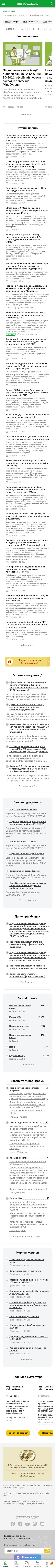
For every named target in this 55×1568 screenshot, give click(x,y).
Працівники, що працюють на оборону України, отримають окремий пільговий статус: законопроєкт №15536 (26, 489)
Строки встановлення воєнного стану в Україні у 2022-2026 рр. (28, 1281)
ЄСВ (25, 21)
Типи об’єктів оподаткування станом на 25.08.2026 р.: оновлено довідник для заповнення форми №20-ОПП (26, 341)
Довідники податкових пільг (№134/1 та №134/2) (28, 1337)
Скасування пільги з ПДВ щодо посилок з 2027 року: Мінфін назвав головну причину (27, 437)
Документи (37, 1566)
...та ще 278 (18, 1152)
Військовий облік (18, 1158)
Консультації (26, 1566)
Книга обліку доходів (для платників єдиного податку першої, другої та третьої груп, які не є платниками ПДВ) (28, 1096)
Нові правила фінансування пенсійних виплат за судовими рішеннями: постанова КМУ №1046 (25, 569)
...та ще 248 (18, 1117)
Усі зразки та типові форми (27, 1236)
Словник (10, 29)
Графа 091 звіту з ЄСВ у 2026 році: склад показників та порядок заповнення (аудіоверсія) (26, 707)
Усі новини (27, 645)
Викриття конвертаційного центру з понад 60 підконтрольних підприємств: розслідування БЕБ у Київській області (27, 542)
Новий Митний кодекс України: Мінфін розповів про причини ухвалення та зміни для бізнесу (27, 463)
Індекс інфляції (17, 1055)
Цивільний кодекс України (22, 841)
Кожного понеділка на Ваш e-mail (20, 1545)
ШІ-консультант (29, 1557)
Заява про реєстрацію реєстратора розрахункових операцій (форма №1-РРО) (27, 1216)
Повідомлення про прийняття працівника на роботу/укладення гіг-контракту (27, 1146)
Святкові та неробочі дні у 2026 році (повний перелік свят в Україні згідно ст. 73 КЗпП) (28, 1305)
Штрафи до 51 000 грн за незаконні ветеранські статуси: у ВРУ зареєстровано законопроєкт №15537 (27, 210)
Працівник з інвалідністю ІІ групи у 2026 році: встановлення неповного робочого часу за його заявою (26, 624)
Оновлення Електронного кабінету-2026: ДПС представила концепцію (26, 189)
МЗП (7, 21)
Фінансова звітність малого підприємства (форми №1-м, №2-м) (27, 975)
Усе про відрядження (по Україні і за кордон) (27, 1349)
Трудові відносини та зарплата (25, 1122)
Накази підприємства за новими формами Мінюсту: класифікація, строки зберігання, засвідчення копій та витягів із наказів (17, 1407)
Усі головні (27, 114)
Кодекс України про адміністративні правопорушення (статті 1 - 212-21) (27, 822)
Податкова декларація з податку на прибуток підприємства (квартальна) (28, 967)
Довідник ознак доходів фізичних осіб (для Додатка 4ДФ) (29, 1292)
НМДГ (12, 1046)
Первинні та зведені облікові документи (24, 1089)
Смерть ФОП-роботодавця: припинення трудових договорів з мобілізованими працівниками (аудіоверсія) (29, 769)
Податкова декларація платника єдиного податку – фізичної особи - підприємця (27, 944)
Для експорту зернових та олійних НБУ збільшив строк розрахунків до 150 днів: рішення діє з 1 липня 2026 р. (26, 164)
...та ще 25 (17, 1230)
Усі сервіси (27, 1359)
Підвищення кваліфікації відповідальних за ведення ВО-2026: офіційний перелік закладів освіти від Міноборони (22, 77)
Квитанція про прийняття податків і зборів (27, 1112)
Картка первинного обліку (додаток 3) (28, 1189)
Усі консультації (26, 786)
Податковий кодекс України (23, 809)
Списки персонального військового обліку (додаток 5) (27, 1162)
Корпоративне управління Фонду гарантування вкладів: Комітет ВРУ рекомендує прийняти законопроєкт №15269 (24, 238)
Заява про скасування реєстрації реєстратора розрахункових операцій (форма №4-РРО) (28, 1224)
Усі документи (26, 900)
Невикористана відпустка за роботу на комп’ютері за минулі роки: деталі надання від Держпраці (27, 516)
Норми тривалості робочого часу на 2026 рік (27, 1326)
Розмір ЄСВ (15, 1017)
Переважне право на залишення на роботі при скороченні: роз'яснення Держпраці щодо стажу (27, 137)
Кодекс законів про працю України (26, 853)
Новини (16, 1566)
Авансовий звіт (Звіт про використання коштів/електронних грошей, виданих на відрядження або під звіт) (28, 1206)
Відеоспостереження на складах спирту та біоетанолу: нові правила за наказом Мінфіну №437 (27, 598)
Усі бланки (26, 982)
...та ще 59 (17, 1192)
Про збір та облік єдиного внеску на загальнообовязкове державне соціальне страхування (27, 885)
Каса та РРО (15, 1198)
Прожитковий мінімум (20, 1026)
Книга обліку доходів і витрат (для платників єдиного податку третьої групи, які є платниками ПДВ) (27, 1104)
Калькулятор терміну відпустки (25, 1271)
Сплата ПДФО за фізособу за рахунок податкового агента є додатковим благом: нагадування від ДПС (27, 393)
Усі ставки (26, 1064)
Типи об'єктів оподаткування (24, 1316)
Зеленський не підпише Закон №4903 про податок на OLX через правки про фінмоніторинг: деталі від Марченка (27, 266)
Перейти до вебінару (18, 1433)
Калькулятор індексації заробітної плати (26, 1260)
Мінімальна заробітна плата (20, 1006)
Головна (5, 1566)
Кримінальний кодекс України (24, 871)
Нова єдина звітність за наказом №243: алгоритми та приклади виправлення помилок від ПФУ (26, 315)
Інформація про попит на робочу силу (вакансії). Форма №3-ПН (28, 1127)
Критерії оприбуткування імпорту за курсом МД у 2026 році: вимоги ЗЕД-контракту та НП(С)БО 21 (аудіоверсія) (28, 749)
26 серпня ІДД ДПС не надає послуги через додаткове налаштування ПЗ (27, 415)
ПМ (45, 21)
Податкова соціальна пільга (20, 1036)
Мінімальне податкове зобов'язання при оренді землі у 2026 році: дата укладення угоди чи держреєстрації (26, 366)
